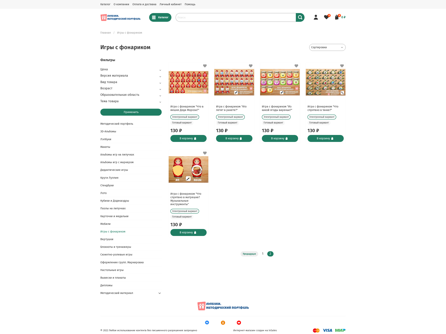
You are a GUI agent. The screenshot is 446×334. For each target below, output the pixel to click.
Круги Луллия (109, 177)
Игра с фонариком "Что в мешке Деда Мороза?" (186, 108)
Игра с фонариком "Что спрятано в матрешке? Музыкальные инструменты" (185, 199)
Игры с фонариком (112, 231)
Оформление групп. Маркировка (122, 262)
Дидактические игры (114, 170)
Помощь (190, 4)
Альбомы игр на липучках (117, 154)
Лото (103, 193)
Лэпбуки (105, 139)
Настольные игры (112, 270)
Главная (105, 32)
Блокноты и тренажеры (115, 246)
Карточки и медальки (114, 216)
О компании (121, 4)
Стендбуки (107, 185)
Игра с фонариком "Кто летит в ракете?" (231, 108)
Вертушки (106, 239)
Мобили (105, 224)
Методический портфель (116, 123)
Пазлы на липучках (113, 208)
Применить (131, 112)
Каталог (105, 4)
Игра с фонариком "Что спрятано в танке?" (322, 108)
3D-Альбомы (108, 131)
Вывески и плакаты (113, 277)
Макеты (105, 147)
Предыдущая (249, 254)
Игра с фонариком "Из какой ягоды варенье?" (277, 108)
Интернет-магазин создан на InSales (255, 330)
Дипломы (106, 285)
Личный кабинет (171, 4)
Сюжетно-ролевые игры (116, 254)
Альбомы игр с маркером (117, 162)
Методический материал (116, 293)
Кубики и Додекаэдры (114, 200)
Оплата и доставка (144, 4)
